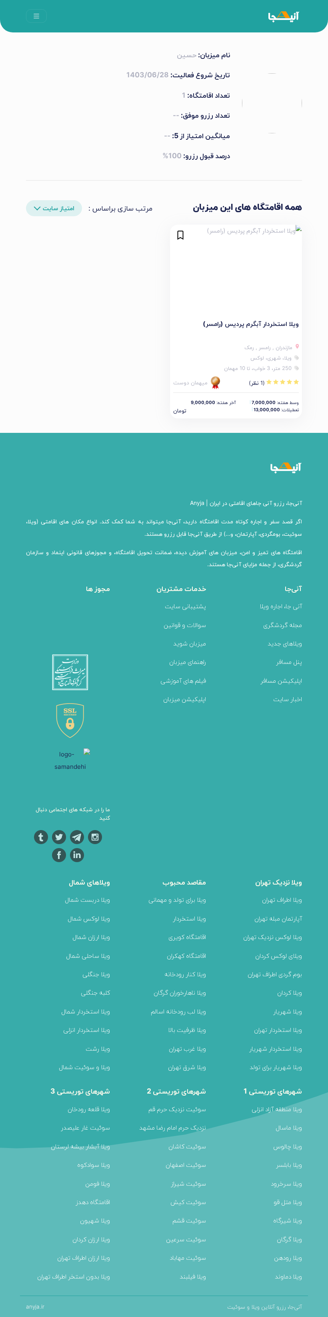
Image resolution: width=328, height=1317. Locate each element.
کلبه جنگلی (95, 992)
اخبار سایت (287, 699)
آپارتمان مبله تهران (278, 918)
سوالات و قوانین (185, 625)
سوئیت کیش (188, 1202)
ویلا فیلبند (193, 1276)
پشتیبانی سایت (185, 606)
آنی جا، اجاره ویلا (281, 606)
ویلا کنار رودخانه (185, 974)
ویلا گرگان (289, 1239)
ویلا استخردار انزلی (86, 1029)
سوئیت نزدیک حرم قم (177, 1109)
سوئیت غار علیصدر (85, 1127)
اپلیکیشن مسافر (281, 680)
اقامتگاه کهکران (186, 955)
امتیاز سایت (58, 208)
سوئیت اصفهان (186, 1164)
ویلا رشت (98, 1048)
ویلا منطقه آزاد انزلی (277, 1109)
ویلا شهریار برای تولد (276, 1067)
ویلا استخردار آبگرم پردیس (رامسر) (251, 324)
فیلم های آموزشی (183, 680)
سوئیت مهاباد (188, 1257)
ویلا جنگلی (96, 974)
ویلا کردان (289, 992)
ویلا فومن (97, 1183)
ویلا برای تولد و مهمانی (177, 899)
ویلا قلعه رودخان (89, 1109)
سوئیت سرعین (186, 1239)
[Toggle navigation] (36, 16)
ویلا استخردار (189, 918)
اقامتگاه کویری (187, 937)
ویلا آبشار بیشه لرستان (80, 1146)
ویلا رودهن (288, 1257)
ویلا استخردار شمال (85, 1011)
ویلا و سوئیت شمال (84, 1067)
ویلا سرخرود (286, 1183)
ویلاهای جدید (285, 643)
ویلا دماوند (288, 1276)
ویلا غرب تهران (187, 1048)
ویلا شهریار (287, 1011)
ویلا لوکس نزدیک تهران (272, 937)
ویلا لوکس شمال (89, 918)
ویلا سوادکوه (93, 1164)
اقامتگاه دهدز (93, 1202)
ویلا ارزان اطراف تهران (83, 1257)
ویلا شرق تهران (187, 1067)
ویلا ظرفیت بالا (187, 1029)
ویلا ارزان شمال (91, 937)
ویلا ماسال (289, 1127)
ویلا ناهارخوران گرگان (180, 992)
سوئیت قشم (189, 1220)
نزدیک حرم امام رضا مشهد (172, 1127)
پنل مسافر (289, 662)
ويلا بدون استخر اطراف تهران (73, 1276)
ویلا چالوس (287, 1146)
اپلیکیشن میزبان (184, 699)
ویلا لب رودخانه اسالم (178, 1011)
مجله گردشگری (282, 625)
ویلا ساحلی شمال (88, 955)
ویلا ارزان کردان (91, 1239)
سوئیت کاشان (187, 1146)
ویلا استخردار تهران (278, 1029)
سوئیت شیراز (188, 1183)
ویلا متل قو (288, 1202)
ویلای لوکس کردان (278, 955)
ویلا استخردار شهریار (275, 1048)
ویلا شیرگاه (287, 1220)
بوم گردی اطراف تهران (275, 974)
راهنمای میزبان (187, 662)
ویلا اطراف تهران (282, 899)
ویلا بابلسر (289, 1164)
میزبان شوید (189, 643)
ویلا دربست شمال (87, 899)
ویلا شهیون (95, 1220)
